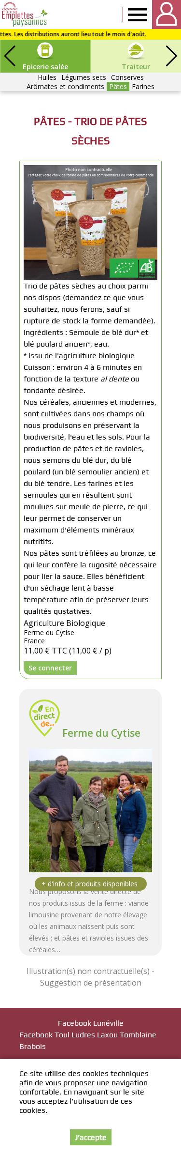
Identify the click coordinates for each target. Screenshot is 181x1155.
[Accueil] (25, 14)
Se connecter (50, 667)
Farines (143, 86)
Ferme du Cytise (101, 733)
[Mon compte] (166, 14)
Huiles (47, 77)
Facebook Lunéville (91, 1023)
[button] (171, 56)
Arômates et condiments (65, 86)
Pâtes (118, 86)
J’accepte (91, 1137)
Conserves (127, 77)
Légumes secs (83, 77)
